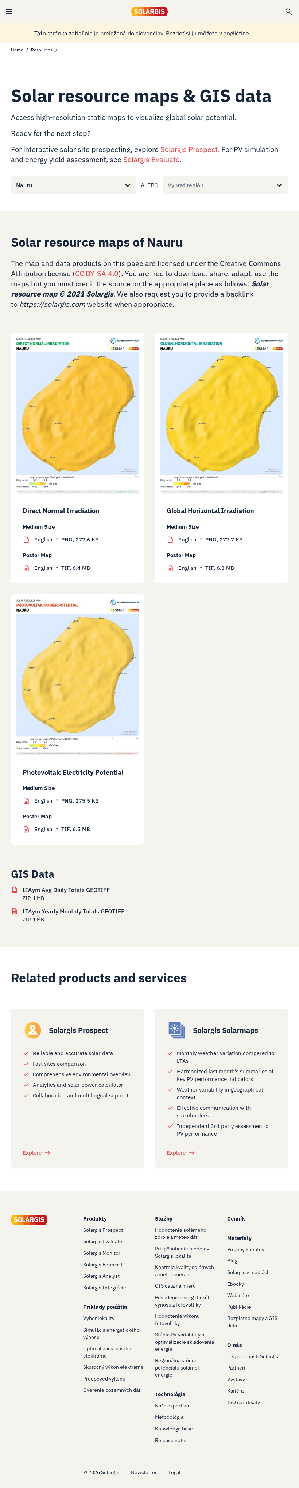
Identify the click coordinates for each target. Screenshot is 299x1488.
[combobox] (16, 185)
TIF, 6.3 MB (206, 567)
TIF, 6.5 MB (62, 829)
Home (17, 49)
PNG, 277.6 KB (66, 539)
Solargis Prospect (189, 149)
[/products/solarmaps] (177, 1030)
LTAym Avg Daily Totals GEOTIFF (66, 889)
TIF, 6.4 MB (62, 567)
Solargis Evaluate (151, 159)
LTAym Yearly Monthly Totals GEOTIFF (73, 911)
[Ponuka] (9, 11)
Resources (42, 49)
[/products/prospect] (33, 1030)
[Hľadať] (289, 12)
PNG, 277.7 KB (210, 539)
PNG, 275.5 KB (66, 800)
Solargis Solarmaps (225, 1030)
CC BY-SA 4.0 (97, 273)
